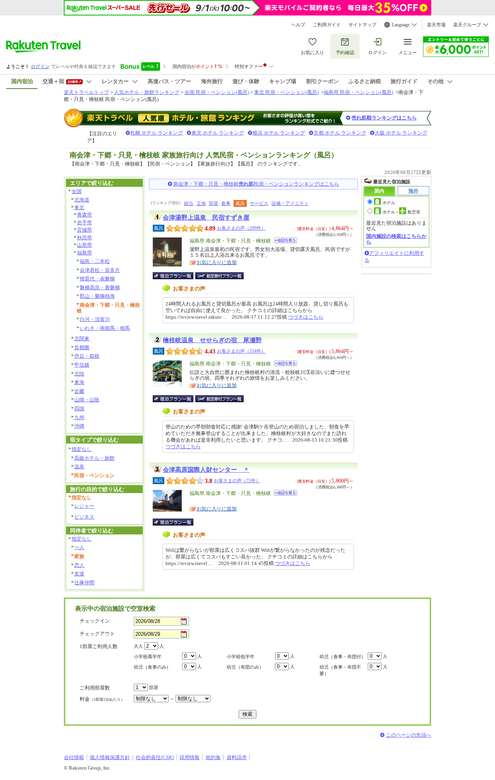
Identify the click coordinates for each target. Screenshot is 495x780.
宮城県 (84, 230)
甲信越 (81, 365)
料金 (102, 699)
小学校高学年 (148, 656)
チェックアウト (97, 634)
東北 (79, 207)
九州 (79, 417)
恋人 (79, 565)
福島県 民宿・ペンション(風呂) (358, 92)
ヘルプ (298, 24)
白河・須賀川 (95, 319)
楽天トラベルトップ (86, 92)
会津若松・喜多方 (100, 270)
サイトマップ (362, 24)
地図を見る (285, 240)
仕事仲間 (84, 582)
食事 (225, 203)
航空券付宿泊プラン (219, 275)
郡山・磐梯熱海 (97, 296)
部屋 (213, 203)
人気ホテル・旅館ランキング (146, 92)
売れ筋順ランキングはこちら (384, 118)
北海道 (81, 200)
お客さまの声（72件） (237, 480)
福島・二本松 (95, 261)
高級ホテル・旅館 (94, 458)
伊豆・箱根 (86, 356)
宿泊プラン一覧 (177, 275)
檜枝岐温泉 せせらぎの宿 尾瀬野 (212, 340)
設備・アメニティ (290, 203)
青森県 (84, 215)
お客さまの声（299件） (241, 228)
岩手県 (84, 222)
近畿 (79, 391)
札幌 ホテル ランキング (156, 133)
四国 (79, 408)
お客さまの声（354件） (241, 351)
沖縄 (79, 426)
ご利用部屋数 (95, 688)
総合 (188, 203)
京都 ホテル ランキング (340, 133)
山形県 (84, 245)
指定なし (82, 449)
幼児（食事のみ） (152, 667)
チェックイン (95, 621)
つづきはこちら (305, 317)
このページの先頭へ (408, 735)
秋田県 (84, 238)
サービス (259, 203)
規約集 (213, 757)
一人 (79, 547)
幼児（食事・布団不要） (340, 670)
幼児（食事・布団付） (342, 656)
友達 (79, 574)
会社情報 (74, 757)
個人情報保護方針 (110, 757)
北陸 (79, 374)
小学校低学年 (240, 656)
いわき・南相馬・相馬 (105, 328)
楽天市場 (436, 24)
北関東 (81, 338)
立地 (201, 203)
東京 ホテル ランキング (217, 133)
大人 (138, 646)
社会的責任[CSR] (155, 757)
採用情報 (189, 757)
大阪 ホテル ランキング (401, 133)
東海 (79, 382)
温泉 (79, 466)
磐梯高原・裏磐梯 (100, 287)
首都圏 (81, 347)
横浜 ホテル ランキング (279, 133)
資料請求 (237, 757)
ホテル (388, 202)
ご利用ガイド (327, 24)
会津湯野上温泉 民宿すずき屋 (206, 217)
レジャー (84, 506)
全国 (77, 191)
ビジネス (84, 517)
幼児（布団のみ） (245, 667)
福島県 (84, 253)
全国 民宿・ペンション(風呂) (216, 92)
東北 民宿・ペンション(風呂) (286, 92)
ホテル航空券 (401, 212)
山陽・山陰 (86, 400)
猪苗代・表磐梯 (97, 279)
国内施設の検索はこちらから (396, 238)
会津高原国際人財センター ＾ (206, 469)
